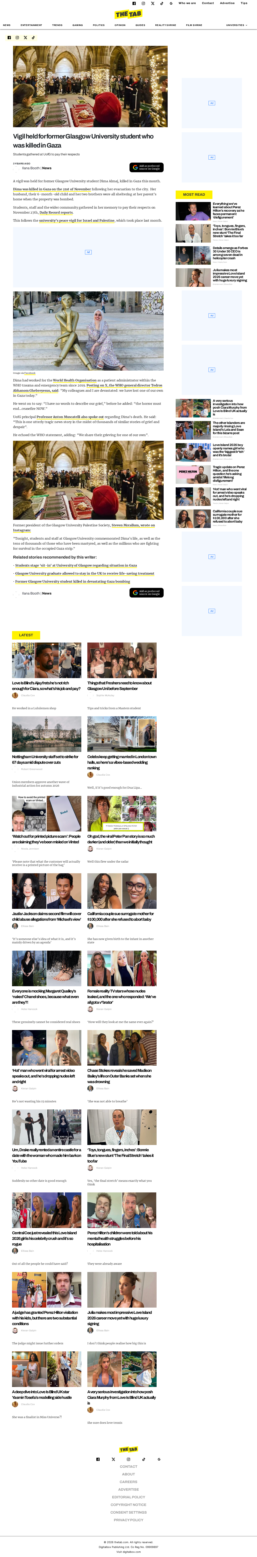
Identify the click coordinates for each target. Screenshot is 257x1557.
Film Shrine (194, 25)
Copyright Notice (128, 1505)
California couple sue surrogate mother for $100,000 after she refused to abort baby (227, 516)
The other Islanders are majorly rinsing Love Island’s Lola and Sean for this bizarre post (229, 428)
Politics (99, 25)
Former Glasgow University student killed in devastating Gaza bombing (72, 581)
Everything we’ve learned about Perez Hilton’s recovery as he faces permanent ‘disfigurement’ (228, 210)
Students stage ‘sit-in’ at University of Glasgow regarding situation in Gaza (76, 565)
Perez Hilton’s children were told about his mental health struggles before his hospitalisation (119, 1238)
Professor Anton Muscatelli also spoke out (70, 417)
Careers (128, 1482)
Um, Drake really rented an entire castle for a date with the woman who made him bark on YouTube (46, 1155)
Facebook (30, 373)
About (128, 1474)
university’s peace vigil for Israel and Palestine (76, 220)
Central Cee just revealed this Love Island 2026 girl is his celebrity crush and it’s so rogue (44, 1238)
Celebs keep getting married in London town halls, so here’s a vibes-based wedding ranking (121, 762)
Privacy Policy (128, 1520)
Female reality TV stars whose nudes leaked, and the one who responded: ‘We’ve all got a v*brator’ (121, 997)
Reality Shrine (165, 25)
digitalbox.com (132, 1551)
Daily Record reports (56, 212)
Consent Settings (128, 1512)
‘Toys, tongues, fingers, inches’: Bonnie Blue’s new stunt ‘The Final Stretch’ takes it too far (120, 1155)
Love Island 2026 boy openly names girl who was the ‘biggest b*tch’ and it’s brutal (228, 450)
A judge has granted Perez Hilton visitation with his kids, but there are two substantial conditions (45, 1318)
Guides (140, 25)
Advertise (227, 3)
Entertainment (31, 25)
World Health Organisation (74, 380)
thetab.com (121, 1542)
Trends (57, 25)
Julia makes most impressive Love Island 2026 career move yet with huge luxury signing (119, 1318)
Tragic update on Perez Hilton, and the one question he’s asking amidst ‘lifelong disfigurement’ (229, 473)
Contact (208, 3)
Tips (244, 3)
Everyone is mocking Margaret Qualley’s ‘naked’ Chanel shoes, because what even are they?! (45, 997)
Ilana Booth (31, 168)
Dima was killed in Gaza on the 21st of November (52, 189)
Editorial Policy (128, 1497)
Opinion (120, 25)
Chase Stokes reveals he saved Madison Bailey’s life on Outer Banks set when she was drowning (119, 1076)
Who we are (187, 3)
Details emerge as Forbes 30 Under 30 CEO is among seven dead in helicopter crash (230, 253)
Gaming (77, 25)
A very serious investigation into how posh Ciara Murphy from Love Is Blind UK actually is (121, 1397)
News (7, 25)
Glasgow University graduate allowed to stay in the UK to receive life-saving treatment (85, 573)
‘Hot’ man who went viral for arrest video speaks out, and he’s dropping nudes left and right (43, 1076)
